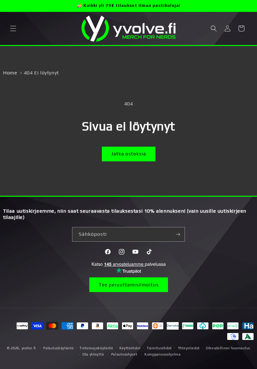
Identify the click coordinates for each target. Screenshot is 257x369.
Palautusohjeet (124, 354)
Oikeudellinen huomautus (228, 348)
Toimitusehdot (159, 348)
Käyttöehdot (130, 348)
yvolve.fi (29, 348)
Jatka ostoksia (128, 153)
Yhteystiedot (189, 348)
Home (10, 73)
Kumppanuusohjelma (162, 354)
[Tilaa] (178, 234)
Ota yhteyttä (93, 354)
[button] (13, 28)
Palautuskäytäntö (58, 348)
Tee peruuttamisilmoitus (129, 284)
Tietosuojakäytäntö (96, 348)
